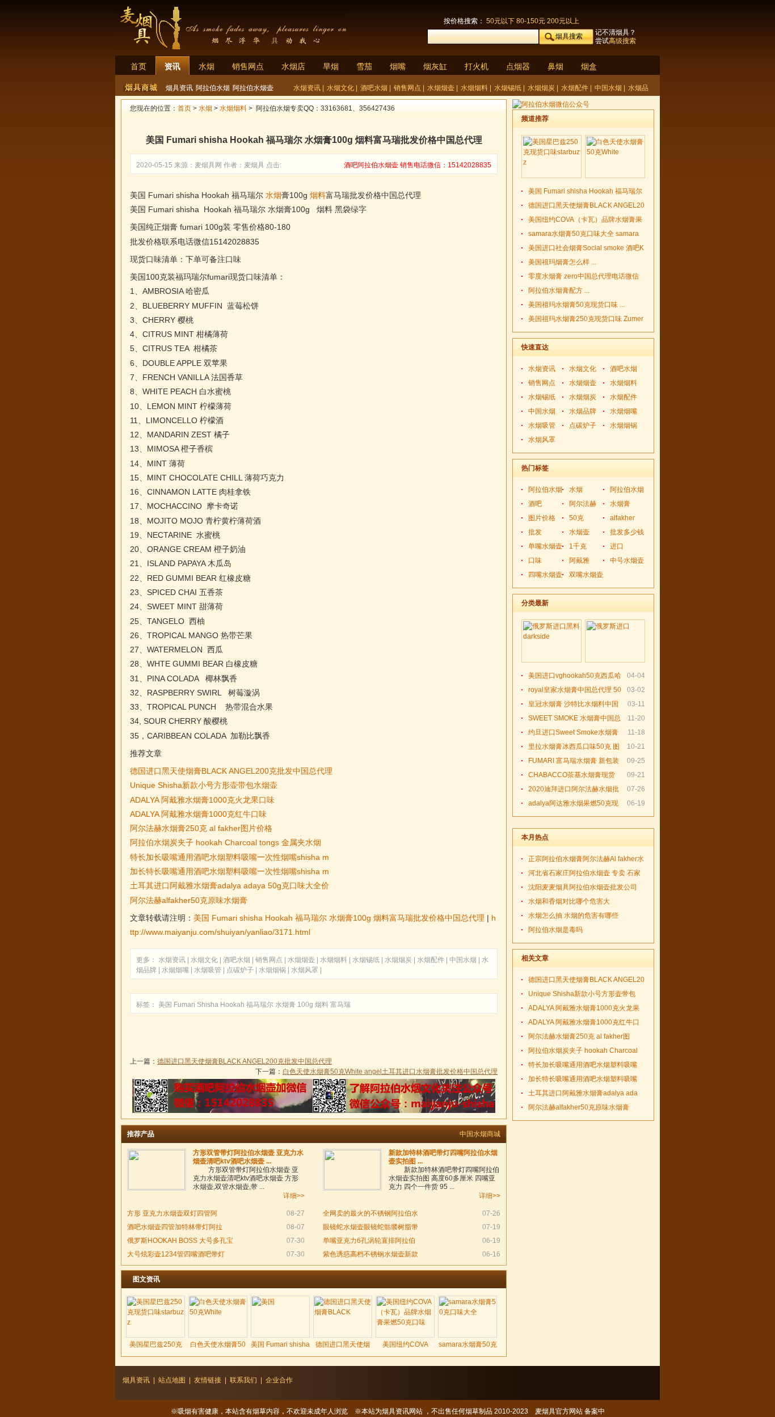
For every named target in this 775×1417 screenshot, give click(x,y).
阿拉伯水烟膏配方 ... (558, 290)
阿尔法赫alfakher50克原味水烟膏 (188, 900)
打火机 (476, 66)
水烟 (206, 66)
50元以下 (500, 21)
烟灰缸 (435, 66)
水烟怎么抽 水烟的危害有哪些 (573, 916)
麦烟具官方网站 (559, 1411)
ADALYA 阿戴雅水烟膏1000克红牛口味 (198, 814)
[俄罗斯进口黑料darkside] (551, 641)
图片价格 (541, 518)
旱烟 (331, 66)
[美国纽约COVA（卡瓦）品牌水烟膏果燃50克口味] (405, 1317)
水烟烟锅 (273, 970)
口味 (535, 560)
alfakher (622, 518)
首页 (138, 66)
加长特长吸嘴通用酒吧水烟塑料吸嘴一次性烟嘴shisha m (229, 871)
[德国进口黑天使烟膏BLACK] (342, 1317)
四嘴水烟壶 (545, 575)
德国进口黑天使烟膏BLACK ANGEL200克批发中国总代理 (231, 770)
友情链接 (207, 1380)
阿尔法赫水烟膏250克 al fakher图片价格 (201, 828)
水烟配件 (575, 88)
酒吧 (535, 504)
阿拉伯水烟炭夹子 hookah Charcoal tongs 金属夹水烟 (225, 842)
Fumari (184, 1005)
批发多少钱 (627, 532)
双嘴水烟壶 (586, 575)
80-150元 (530, 21)
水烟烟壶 (441, 88)
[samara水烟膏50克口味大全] (467, 1317)
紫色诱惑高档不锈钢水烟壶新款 (370, 1254)
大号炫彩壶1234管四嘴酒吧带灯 (176, 1254)
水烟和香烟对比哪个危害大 (569, 901)
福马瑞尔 (259, 1005)
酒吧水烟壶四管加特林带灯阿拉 (174, 1227)
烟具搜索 (569, 36)
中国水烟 (609, 88)
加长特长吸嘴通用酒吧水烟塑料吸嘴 (582, 1079)
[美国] (280, 1317)
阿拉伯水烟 (213, 88)
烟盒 (589, 66)
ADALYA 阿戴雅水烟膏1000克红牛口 (583, 1022)
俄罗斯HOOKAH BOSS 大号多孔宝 (180, 1241)
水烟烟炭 (542, 88)
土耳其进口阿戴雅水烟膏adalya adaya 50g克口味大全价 (229, 885)
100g (305, 1005)
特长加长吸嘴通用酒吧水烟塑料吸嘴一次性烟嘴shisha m (229, 857)
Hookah (232, 1005)
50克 (576, 518)
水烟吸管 (208, 970)
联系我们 (243, 1380)
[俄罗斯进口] (615, 641)
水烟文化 (341, 88)
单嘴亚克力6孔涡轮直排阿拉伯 (369, 1241)
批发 (535, 532)
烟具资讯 (179, 88)
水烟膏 (285, 1005)
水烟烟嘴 (176, 970)
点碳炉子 (240, 970)
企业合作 (279, 1380)
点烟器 (518, 66)
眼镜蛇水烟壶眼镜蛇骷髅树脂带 (370, 1227)
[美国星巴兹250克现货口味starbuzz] (155, 1317)
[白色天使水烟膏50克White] (217, 1317)
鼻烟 (555, 66)
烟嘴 (398, 66)
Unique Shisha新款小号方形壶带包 (581, 994)
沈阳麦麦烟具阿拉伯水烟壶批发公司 (582, 887)
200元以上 (563, 21)
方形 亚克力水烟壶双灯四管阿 (172, 1213)
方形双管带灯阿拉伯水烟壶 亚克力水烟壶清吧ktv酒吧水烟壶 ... (248, 1157)
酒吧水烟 (374, 88)
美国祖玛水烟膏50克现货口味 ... (576, 305)
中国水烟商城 (480, 1134)
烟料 (318, 195)
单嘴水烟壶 (545, 546)
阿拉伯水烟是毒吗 (555, 930)
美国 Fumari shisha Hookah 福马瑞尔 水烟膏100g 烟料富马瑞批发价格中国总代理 (339, 917)
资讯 (172, 66)
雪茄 (364, 66)
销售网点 (248, 66)
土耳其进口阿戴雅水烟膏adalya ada (583, 1093)
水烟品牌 (582, 411)
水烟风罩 (305, 970)
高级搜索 (622, 41)
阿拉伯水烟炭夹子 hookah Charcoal (583, 1051)
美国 (165, 1005)
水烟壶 (579, 532)
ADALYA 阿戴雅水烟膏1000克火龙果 (583, 1008)
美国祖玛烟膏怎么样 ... (562, 262)
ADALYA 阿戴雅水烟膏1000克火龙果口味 (202, 799)
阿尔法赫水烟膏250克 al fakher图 (579, 1036)
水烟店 (293, 66)
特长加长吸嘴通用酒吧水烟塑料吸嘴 (582, 1065)
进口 (617, 546)
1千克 (578, 546)
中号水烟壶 (627, 560)
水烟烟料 (475, 88)
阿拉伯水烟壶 (253, 88)
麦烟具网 (208, 165)
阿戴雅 (579, 560)
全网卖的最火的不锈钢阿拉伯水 (370, 1213)
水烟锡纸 (508, 88)
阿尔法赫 (582, 504)
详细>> (294, 1196)
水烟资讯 (307, 88)
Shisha (207, 1005)
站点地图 (172, 1380)
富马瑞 (340, 1005)
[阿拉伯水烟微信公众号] (550, 104)
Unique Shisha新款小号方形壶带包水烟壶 (203, 785)
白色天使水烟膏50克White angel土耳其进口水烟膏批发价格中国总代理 (390, 1072)
